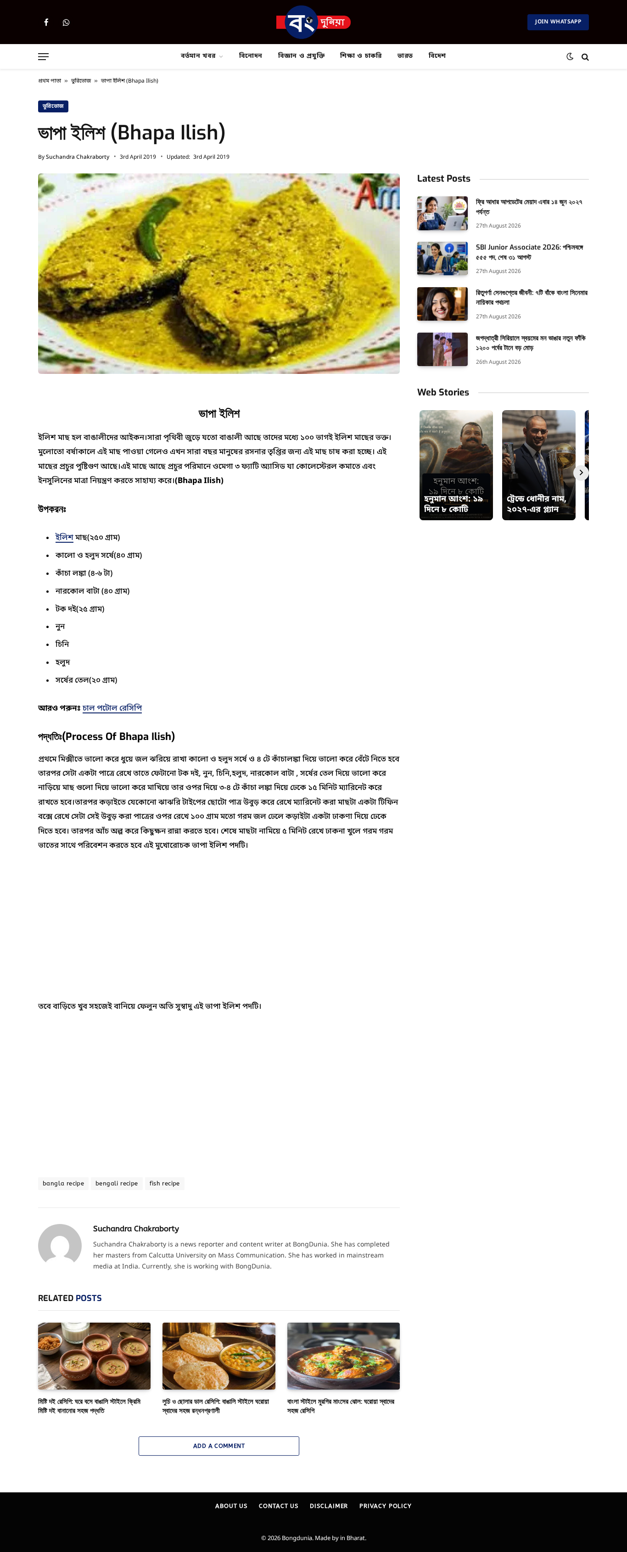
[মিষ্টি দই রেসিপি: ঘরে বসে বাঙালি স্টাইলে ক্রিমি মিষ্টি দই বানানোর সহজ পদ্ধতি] (94, 1356)
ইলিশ (64, 538)
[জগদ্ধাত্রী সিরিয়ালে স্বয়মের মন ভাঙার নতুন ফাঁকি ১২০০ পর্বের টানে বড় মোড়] (442, 349)
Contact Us (278, 1505)
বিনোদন (251, 56)
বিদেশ (437, 56)
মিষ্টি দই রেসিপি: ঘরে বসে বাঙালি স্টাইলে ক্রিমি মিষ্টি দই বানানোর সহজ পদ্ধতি (89, 1406)
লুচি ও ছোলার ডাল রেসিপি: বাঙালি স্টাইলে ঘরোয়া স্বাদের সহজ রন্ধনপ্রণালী (215, 1406)
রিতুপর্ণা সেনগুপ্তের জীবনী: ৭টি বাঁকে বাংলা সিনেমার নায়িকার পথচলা (532, 297)
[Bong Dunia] (313, 22)
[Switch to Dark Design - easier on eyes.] (570, 56)
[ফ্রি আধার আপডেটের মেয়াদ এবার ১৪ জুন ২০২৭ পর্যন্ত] (442, 213)
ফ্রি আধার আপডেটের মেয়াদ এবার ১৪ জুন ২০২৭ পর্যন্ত (529, 206)
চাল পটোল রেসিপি (112, 708)
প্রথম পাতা (49, 81)
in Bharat (352, 1538)
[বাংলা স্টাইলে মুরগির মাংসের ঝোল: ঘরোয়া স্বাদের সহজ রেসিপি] (343, 1356)
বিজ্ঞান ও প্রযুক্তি (301, 56)
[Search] (584, 56)
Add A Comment (219, 1445)
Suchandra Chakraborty (77, 157)
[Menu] (43, 56)
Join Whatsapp (558, 22)
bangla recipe (63, 1183)
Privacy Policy (385, 1505)
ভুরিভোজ (81, 81)
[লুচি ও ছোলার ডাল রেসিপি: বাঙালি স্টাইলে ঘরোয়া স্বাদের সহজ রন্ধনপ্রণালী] (218, 1356)
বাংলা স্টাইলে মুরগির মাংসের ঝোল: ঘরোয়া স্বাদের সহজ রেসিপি (340, 1406)
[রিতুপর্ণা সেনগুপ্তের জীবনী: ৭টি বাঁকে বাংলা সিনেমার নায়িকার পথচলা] (442, 304)
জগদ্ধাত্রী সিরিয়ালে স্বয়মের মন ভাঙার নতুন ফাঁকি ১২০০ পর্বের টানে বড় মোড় (531, 343)
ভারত (405, 56)
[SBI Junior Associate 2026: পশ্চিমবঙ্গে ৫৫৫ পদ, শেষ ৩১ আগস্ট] (442, 258)
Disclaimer (329, 1505)
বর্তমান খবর (198, 56)
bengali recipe (116, 1183)
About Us (231, 1505)
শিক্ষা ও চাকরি (361, 56)
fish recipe (165, 1183)
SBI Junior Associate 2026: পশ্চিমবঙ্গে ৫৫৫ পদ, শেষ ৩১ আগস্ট (529, 252)
